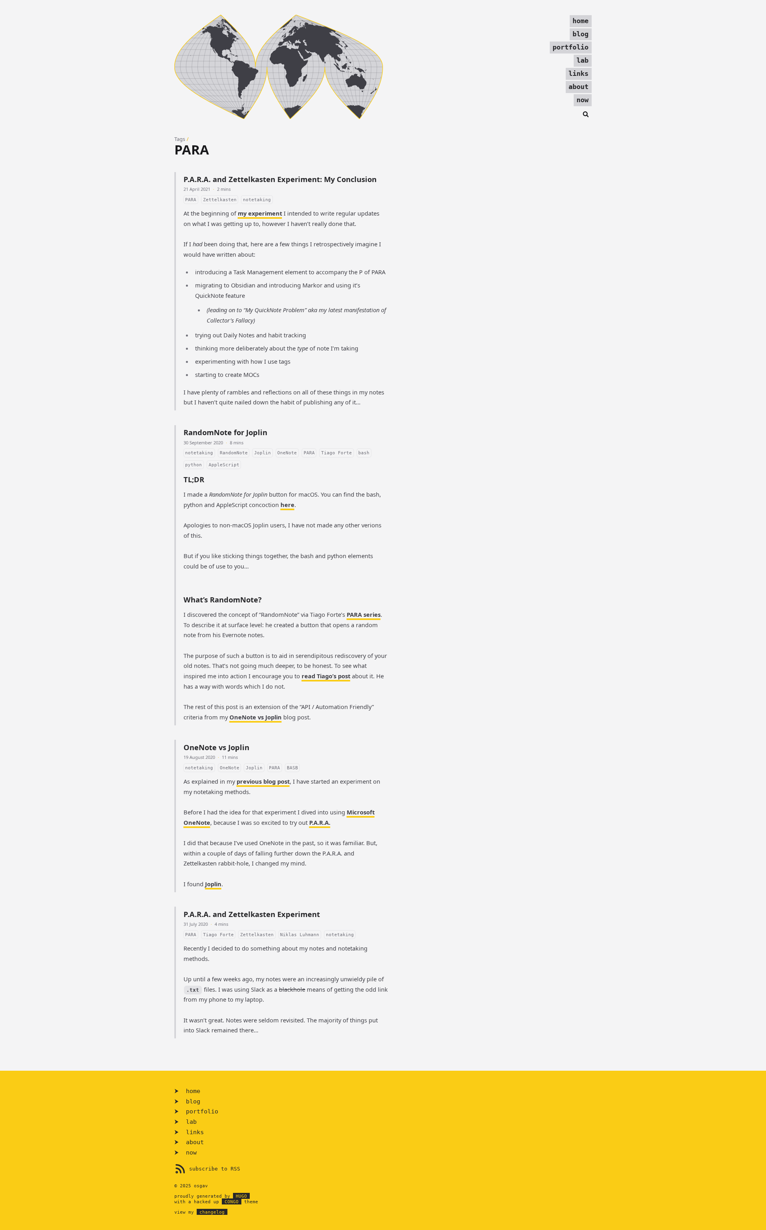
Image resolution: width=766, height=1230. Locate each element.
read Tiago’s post (326, 676)
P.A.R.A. (319, 822)
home (580, 21)
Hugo (241, 1196)
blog (580, 34)
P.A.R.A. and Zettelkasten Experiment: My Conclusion (280, 179)
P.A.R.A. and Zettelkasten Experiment (252, 914)
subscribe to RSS (214, 1168)
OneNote (287, 453)
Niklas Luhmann (299, 934)
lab (582, 60)
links (578, 73)
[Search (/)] (585, 113)
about (578, 87)
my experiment (260, 213)
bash (363, 453)
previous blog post (263, 781)
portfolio (570, 47)
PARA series (364, 614)
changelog (212, 1212)
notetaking (257, 199)
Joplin (262, 453)
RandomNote (234, 453)
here (287, 505)
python (193, 464)
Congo (231, 1201)
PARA (190, 199)
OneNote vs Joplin (255, 717)
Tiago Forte (336, 453)
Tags (179, 139)
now (582, 100)
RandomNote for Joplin (225, 432)
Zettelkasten (220, 199)
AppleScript (224, 464)
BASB (292, 767)
